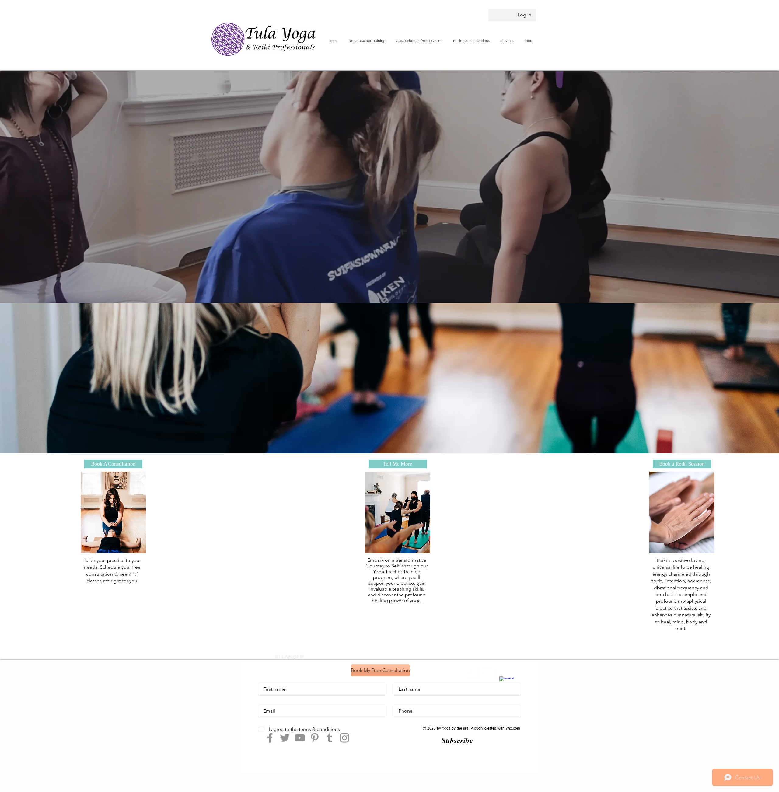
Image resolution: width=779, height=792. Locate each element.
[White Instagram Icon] (471, 671)
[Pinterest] (314, 737)
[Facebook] (270, 737)
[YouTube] (299, 737)
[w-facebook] (506, 683)
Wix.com (513, 729)
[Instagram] (344, 737)
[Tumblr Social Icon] (329, 737)
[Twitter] (284, 737)
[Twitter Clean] (489, 671)
